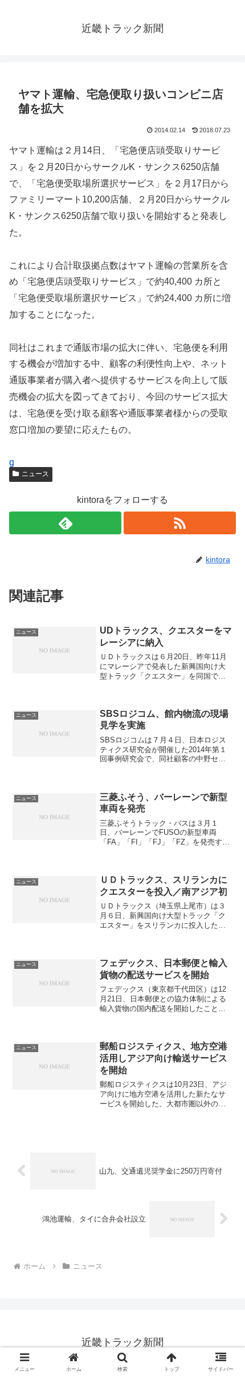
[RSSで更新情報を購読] (180, 523)
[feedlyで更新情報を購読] (65, 523)
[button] (221, 1340)
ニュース (35, 474)
